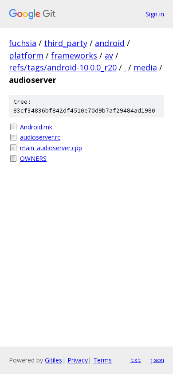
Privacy (77, 360)
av (109, 55)
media (145, 67)
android (110, 43)
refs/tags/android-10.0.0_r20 (63, 67)
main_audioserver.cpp (51, 148)
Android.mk (36, 127)
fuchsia (22, 43)
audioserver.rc (40, 137)
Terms (102, 360)
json (157, 360)
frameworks (74, 55)
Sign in (154, 14)
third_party (65, 43)
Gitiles (53, 360)
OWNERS (33, 158)
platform (26, 55)
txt (135, 360)
